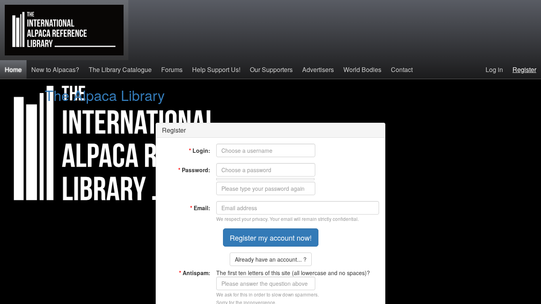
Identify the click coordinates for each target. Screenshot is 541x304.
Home (13, 69)
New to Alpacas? (55, 69)
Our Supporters (271, 69)
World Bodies (362, 69)
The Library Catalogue (120, 69)
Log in (494, 69)
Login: (199, 150)
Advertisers (318, 69)
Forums (172, 69)
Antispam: (194, 273)
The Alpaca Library (105, 95)
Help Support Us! (216, 69)
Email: (200, 208)
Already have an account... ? (271, 259)
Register (524, 69)
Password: (194, 170)
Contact (402, 69)
